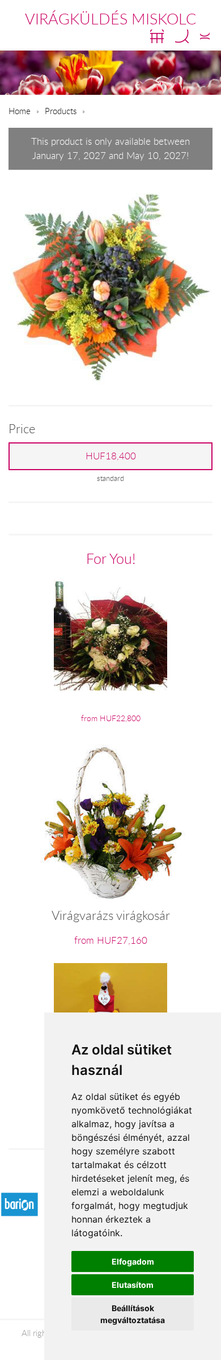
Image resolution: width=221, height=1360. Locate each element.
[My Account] (205, 36)
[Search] (182, 36)
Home (19, 110)
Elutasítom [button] (133, 1285)
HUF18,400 (111, 456)
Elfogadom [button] (133, 1261)
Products (60, 110)
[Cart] (157, 36)
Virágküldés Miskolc (110, 19)
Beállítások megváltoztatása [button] (132, 1314)
